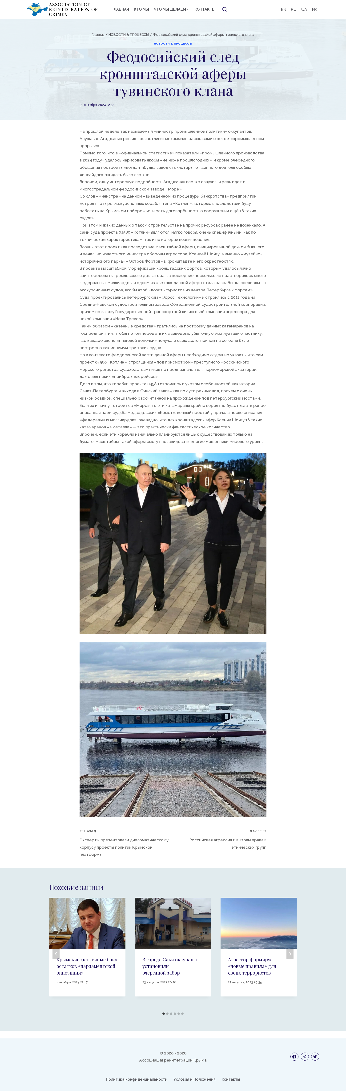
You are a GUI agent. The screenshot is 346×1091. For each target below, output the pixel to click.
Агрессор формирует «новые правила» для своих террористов (252, 966)
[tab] (163, 1013)
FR (314, 9)
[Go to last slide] (56, 953)
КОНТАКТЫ (205, 9)
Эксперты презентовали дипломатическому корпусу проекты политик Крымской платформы (124, 843)
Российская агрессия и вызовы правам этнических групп (227, 839)
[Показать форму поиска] (224, 9)
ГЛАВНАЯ (120, 9)
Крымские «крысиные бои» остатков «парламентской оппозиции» (86, 966)
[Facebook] (294, 1057)
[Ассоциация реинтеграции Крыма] (62, 9)
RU (294, 9)
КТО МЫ (141, 9)
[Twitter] (315, 1057)
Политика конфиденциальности (136, 1079)
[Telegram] (305, 1057)
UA (304, 9)
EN (283, 9)
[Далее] (290, 953)
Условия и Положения (194, 1079)
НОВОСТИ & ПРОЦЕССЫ (173, 43)
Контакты (231, 1079)
